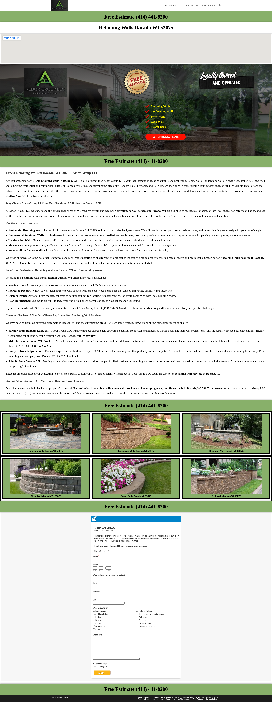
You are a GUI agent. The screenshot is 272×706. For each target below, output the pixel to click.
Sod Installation (144, 699)
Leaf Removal (158, 699)
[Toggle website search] (220, 5)
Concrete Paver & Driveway (193, 697)
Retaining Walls (212, 697)
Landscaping (158, 697)
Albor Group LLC (144, 697)
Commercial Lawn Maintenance (178, 699)
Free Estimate (198, 699)
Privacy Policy (211, 699)
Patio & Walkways (173, 697)
